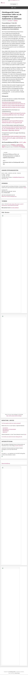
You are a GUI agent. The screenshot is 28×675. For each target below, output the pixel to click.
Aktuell (18, 144)
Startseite (4, 145)
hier (25, 434)
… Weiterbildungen (5, 430)
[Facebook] (13, 669)
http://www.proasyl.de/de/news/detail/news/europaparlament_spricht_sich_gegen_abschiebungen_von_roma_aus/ (14, 137)
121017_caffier (22, 142)
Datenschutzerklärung (6, 463)
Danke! (25, 187)
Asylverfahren (21, 145)
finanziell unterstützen (19, 445)
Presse (21, 144)
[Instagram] (16, 669)
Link (7, 178)
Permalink (23, 147)
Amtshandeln (15, 145)
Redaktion (16, 20)
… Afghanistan (4, 432)
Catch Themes (17, 673)
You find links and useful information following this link (12, 436)
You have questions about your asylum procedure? (11, 423)
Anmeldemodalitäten (14, 207)
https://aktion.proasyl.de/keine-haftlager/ (14, 415)
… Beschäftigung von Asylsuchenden (9, 429)
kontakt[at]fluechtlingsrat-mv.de (18, 177)
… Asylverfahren (5, 428)
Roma (3, 147)
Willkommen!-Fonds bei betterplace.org (9, 196)
